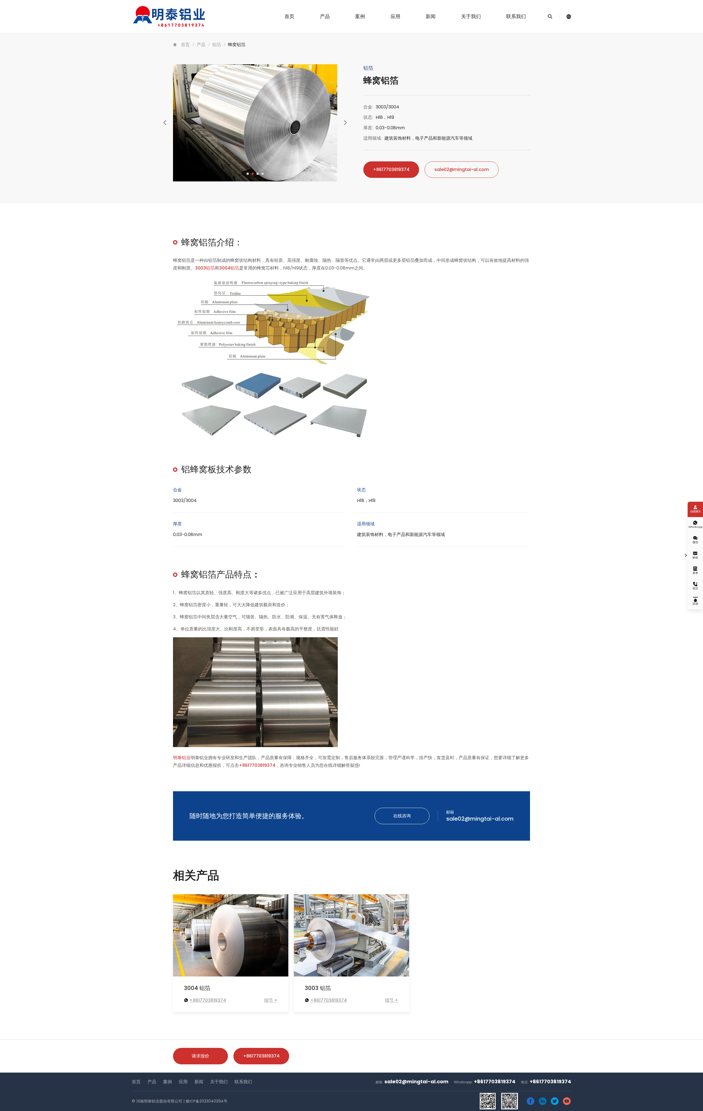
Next (345, 128)
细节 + (270, 1000)
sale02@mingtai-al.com (461, 169)
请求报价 (200, 1056)
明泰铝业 (182, 757)
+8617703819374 (391, 169)
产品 (325, 16)
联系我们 (516, 16)
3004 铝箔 (197, 988)
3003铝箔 (205, 268)
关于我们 (471, 16)
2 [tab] (253, 174)
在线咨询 (402, 816)
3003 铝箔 (318, 988)
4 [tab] (262, 174)
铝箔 (216, 44)
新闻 (431, 16)
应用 (395, 16)
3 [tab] (257, 174)
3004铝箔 (229, 268)
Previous (164, 128)
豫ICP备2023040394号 (206, 1101)
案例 (360, 16)
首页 (289, 16)
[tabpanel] (255, 122)
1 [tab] (248, 174)
